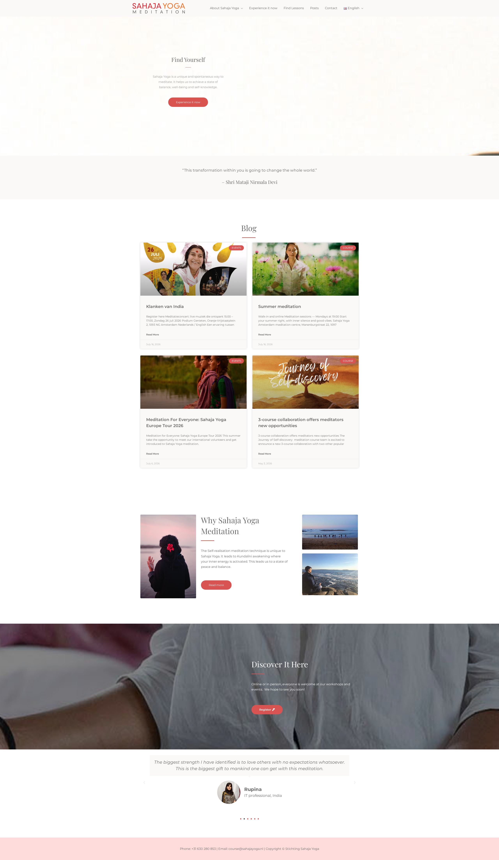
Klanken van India (165, 306)
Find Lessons (294, 8)
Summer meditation (279, 306)
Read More (152, 334)
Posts (314, 8)
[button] (144, 783)
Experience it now (263, 8)
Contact (331, 8)
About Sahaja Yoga (224, 8)
